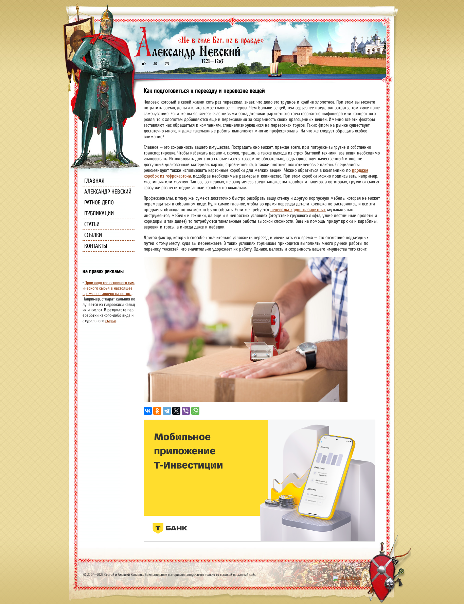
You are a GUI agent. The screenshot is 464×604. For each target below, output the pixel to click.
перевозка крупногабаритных (298, 210)
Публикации (99, 213)
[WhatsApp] (195, 411)
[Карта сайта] (155, 64)
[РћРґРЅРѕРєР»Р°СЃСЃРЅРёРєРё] (157, 411)
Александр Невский (107, 191)
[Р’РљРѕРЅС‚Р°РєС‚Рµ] (148, 411)
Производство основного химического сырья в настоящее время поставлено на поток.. (109, 288)
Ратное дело (99, 202)
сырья (110, 321)
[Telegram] (167, 411)
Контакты (95, 246)
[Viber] (186, 411)
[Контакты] (166, 64)
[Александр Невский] (199, 57)
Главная (94, 180)
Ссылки (93, 235)
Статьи (92, 224)
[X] (176, 411)
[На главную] (143, 64)
